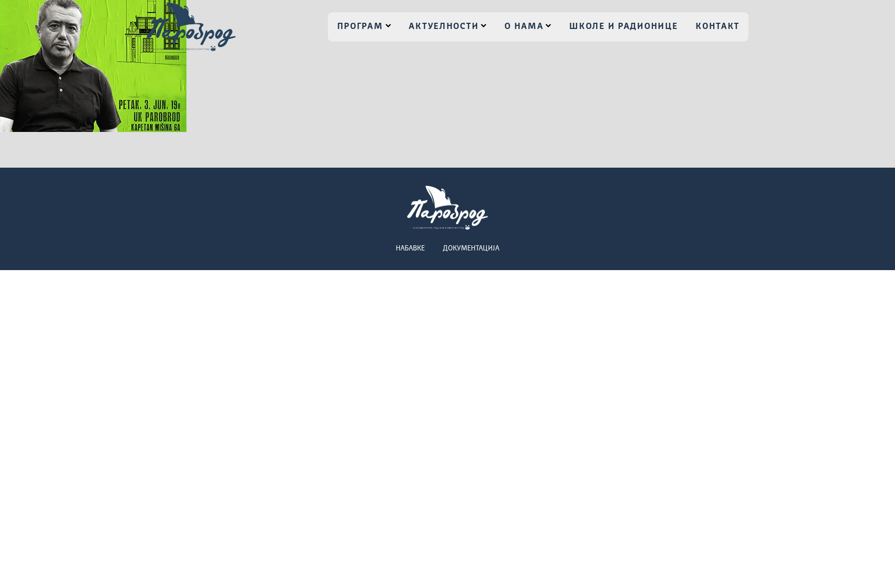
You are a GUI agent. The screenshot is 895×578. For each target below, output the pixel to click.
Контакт (718, 26)
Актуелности (444, 26)
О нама (523, 26)
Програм (360, 26)
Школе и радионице (623, 26)
